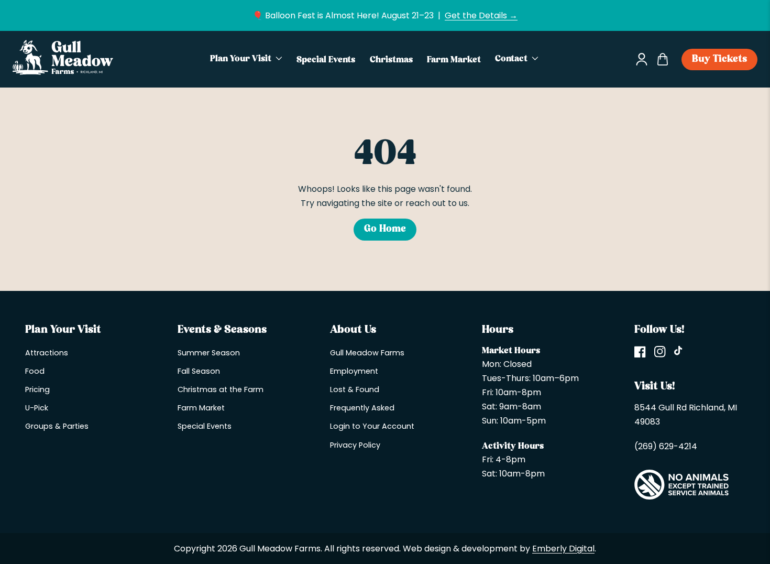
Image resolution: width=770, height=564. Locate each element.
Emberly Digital (563, 549)
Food (35, 371)
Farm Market (201, 408)
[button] (246, 59)
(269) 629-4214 (665, 446)
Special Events (205, 426)
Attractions (46, 353)
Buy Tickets (719, 59)
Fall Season (199, 371)
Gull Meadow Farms (367, 353)
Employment (354, 371)
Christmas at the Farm (220, 389)
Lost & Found (354, 389)
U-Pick (36, 408)
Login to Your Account (372, 426)
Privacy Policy (355, 445)
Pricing (37, 389)
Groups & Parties (57, 426)
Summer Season (209, 353)
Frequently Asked (362, 408)
